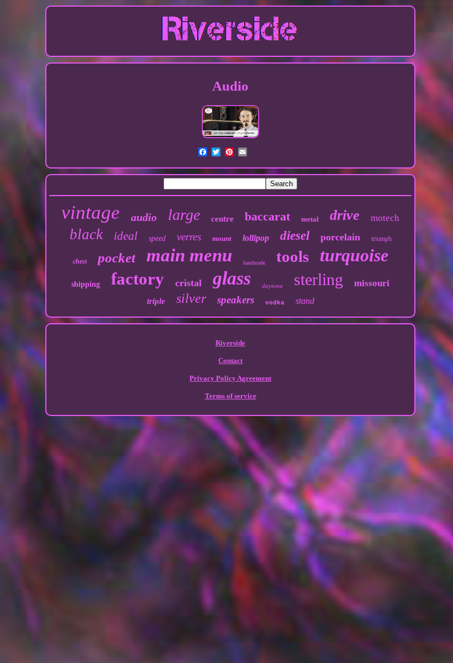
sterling (318, 279)
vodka (275, 302)
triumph (381, 239)
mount (221, 238)
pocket (116, 257)
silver (191, 298)
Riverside (230, 343)
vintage (90, 212)
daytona (272, 285)
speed (157, 238)
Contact (230, 360)
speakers (235, 300)
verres (189, 237)
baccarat (267, 216)
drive (345, 215)
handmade (254, 263)
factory (137, 278)
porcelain (340, 237)
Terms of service (230, 396)
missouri (371, 283)
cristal (188, 282)
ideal (126, 236)
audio (144, 217)
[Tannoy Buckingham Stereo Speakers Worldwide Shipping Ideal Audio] (230, 137)
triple (156, 301)
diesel (294, 236)
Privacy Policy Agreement (230, 378)
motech (385, 218)
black (86, 234)
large (184, 214)
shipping (85, 284)
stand (305, 301)
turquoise (354, 255)
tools (292, 256)
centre (222, 218)
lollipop (256, 238)
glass (232, 278)
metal (310, 219)
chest (80, 261)
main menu (189, 255)
